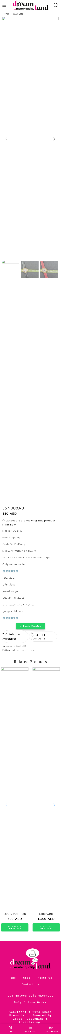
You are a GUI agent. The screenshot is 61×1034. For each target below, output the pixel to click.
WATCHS (18, 13)
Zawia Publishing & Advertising (30, 1020)
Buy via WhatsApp (32, 626)
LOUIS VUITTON (15, 913)
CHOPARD (46, 913)
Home (6, 13)
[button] (6, 139)
